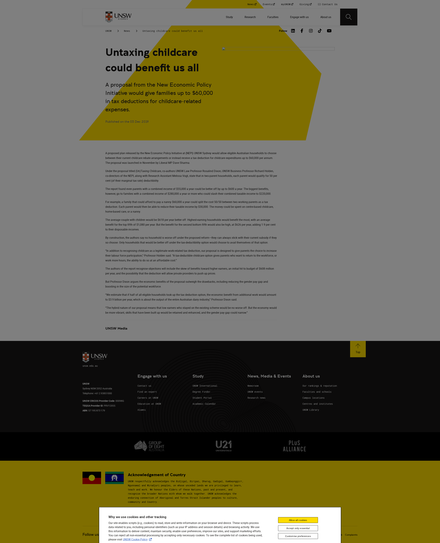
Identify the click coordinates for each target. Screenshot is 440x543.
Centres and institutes (317, 403)
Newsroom (253, 385)
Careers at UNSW (148, 397)
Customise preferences (298, 536)
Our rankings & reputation (319, 385)
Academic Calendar (204, 403)
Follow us (90, 534)
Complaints (351, 534)
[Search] (348, 17)
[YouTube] (328, 31)
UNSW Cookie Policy (138, 539)
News (127, 30)
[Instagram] (310, 31)
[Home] (118, 17)
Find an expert (147, 391)
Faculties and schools (316, 391)
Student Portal (202, 397)
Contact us (144, 385)
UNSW (108, 30)
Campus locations (313, 397)
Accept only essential (298, 528)
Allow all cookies (298, 520)
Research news (256, 397)
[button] (358, 349)
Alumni (142, 409)
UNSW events (255, 391)
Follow (283, 30)
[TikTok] (319, 31)
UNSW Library (310, 409)
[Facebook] (302, 31)
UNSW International (204, 385)
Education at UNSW (149, 403)
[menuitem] (229, 17)
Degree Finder (201, 391)
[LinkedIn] (293, 31)
